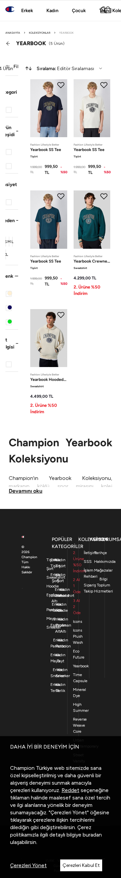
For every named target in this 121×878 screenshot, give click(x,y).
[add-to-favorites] (60, 85)
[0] (108, 10)
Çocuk (79, 10)
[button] (11, 92)
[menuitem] (63, 68)
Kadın (52, 10)
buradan (92, 834)
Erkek (27, 10)
